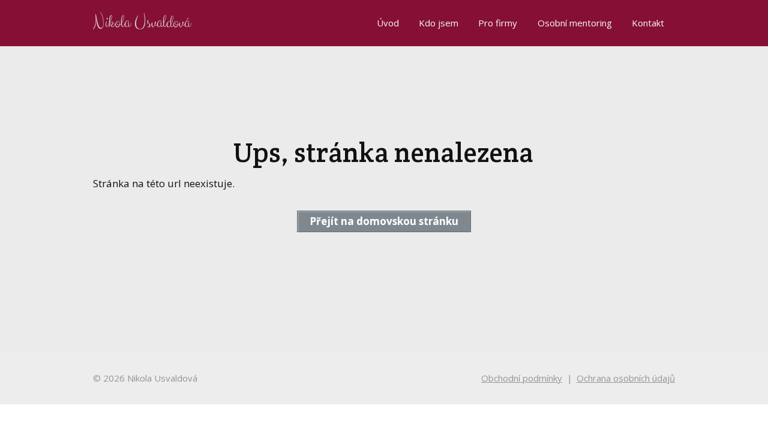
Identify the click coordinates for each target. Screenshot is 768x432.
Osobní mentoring (575, 23)
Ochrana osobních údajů (626, 378)
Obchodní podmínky (521, 378)
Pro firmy (497, 23)
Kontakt (648, 23)
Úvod (388, 23)
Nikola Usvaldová (141, 23)
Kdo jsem (438, 23)
